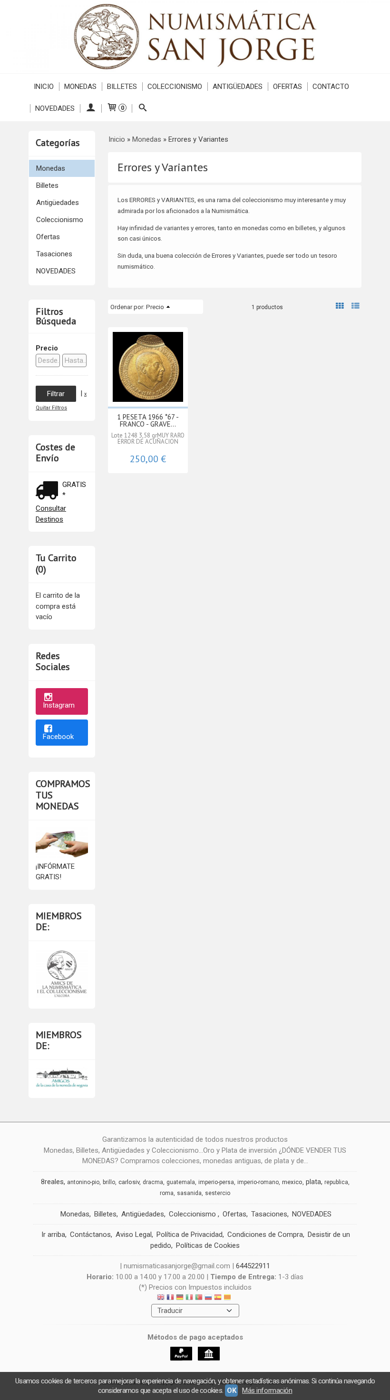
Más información (267, 1390)
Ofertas (287, 86)
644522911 (253, 1266)
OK (231, 1390)
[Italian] (189, 1298)
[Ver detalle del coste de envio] (49, 491)
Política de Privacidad (189, 1234)
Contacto (330, 86)
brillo (109, 1182)
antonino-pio (83, 1182)
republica (336, 1182)
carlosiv (128, 1182)
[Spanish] (218, 1298)
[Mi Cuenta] (90, 108)
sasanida (189, 1193)
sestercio (217, 1193)
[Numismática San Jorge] (195, 36)
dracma (153, 1182)
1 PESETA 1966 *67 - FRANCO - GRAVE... (148, 420)
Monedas (80, 86)
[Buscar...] (142, 108)
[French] (170, 1298)
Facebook (58, 736)
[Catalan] (228, 1298)
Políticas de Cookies (208, 1245)
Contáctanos (90, 1234)
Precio (47, 348)
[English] (161, 1298)
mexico (292, 1182)
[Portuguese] (199, 1298)
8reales (52, 1181)
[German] (180, 1298)
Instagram (59, 705)
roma (167, 1193)
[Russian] (208, 1298)
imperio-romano (258, 1182)
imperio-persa (216, 1182)
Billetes (122, 86)
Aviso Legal (134, 1234)
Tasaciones (54, 254)
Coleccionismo (174, 86)
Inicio (44, 86)
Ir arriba (53, 1234)
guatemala (180, 1182)
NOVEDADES (55, 108)
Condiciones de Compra (265, 1234)
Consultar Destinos (51, 514)
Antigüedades (238, 86)
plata (313, 1181)
